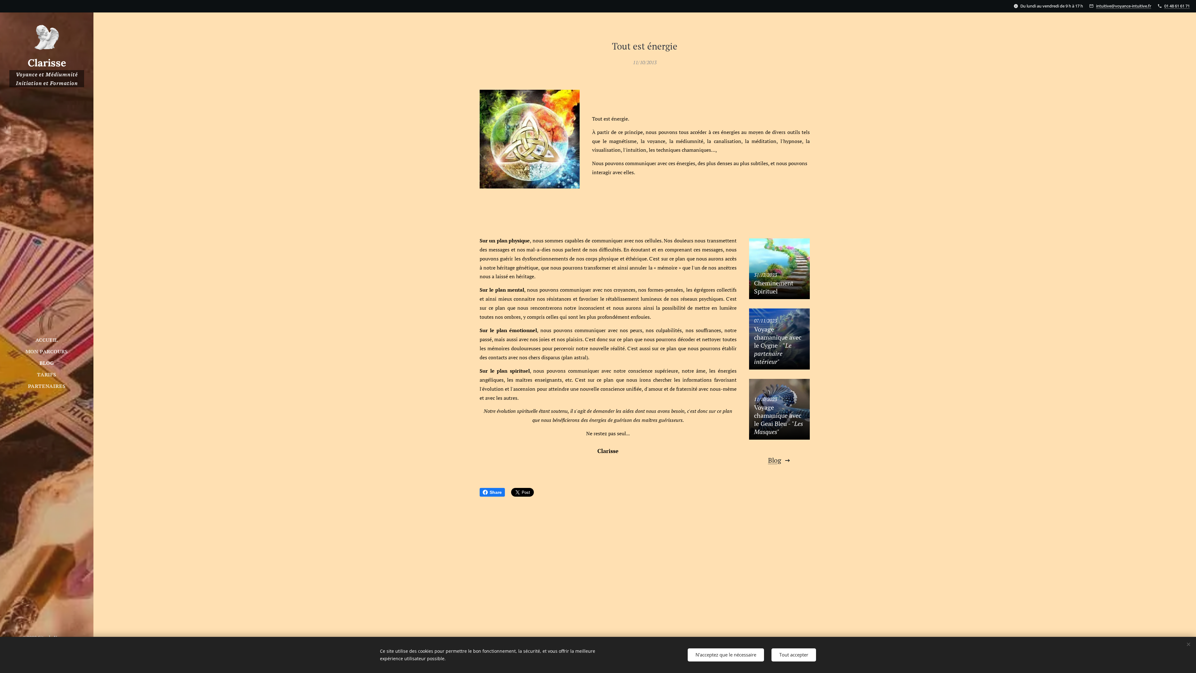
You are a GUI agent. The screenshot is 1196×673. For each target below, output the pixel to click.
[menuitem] (47, 340)
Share (496, 492)
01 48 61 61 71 (1177, 6)
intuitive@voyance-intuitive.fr (1123, 6)
